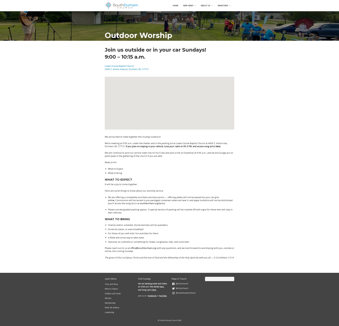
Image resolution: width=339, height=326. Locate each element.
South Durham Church (168, 320)
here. (218, 146)
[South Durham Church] (121, 8)
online (111, 200)
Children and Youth (113, 293)
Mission (108, 298)
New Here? (188, 5)
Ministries (223, 5)
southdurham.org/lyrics (152, 203)
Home (175, 5)
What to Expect (111, 288)
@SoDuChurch (181, 283)
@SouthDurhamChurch (185, 293)
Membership (110, 303)
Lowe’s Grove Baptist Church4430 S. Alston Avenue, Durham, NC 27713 (127, 67)
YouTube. (163, 296)
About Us (205, 5)
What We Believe (112, 307)
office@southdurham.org (143, 248)
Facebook (152, 296)
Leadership (109, 312)
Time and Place (111, 284)
